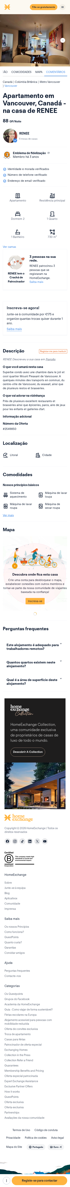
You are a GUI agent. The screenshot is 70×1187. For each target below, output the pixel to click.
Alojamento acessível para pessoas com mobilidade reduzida (28, 1022)
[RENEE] (10, 135)
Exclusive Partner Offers (18, 1086)
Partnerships (11, 1112)
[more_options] (6, 1180)
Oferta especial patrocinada (21, 1075)
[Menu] (63, 7)
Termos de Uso (21, 1130)
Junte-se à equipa (15, 887)
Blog (7, 893)
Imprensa (10, 908)
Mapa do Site (14, 1146)
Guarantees (11, 1065)
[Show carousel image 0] (35, 40)
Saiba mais (36, 282)
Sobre (8, 882)
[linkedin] (30, 841)
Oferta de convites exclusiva (21, 1028)
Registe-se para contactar (39, 1180)
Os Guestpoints (13, 993)
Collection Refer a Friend (18, 1060)
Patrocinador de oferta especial (23, 1044)
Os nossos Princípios (16, 926)
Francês (50, 359)
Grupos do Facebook (16, 999)
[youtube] (45, 841)
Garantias (10, 947)
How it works (12, 1091)
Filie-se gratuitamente (43, 7)
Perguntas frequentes (17, 970)
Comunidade (12, 903)
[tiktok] (22, 841)
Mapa (38, 72)
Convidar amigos (14, 952)
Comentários (55, 72)
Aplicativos (10, 898)
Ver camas (9, 247)
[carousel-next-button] (62, 40)
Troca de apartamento (17, 1034)
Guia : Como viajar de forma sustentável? (28, 1009)
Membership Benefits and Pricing (24, 1070)
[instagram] (15, 841)
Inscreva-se (35, 601)
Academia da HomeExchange (22, 1004)
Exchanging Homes (16, 1049)
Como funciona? (14, 931)
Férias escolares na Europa (20, 1014)
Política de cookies (36, 1137)
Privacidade (13, 1137)
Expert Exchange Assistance (21, 1081)
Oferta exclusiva (14, 1102)
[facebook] (7, 841)
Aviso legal (57, 1137)
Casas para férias (14, 1039)
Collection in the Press (17, 1055)
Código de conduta (46, 1130)
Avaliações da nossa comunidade (24, 1117)
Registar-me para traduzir (53, 351)
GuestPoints (11, 937)
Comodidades (21, 72)
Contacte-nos (12, 975)
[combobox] (36, 1147)
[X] (37, 841)
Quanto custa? (13, 942)
